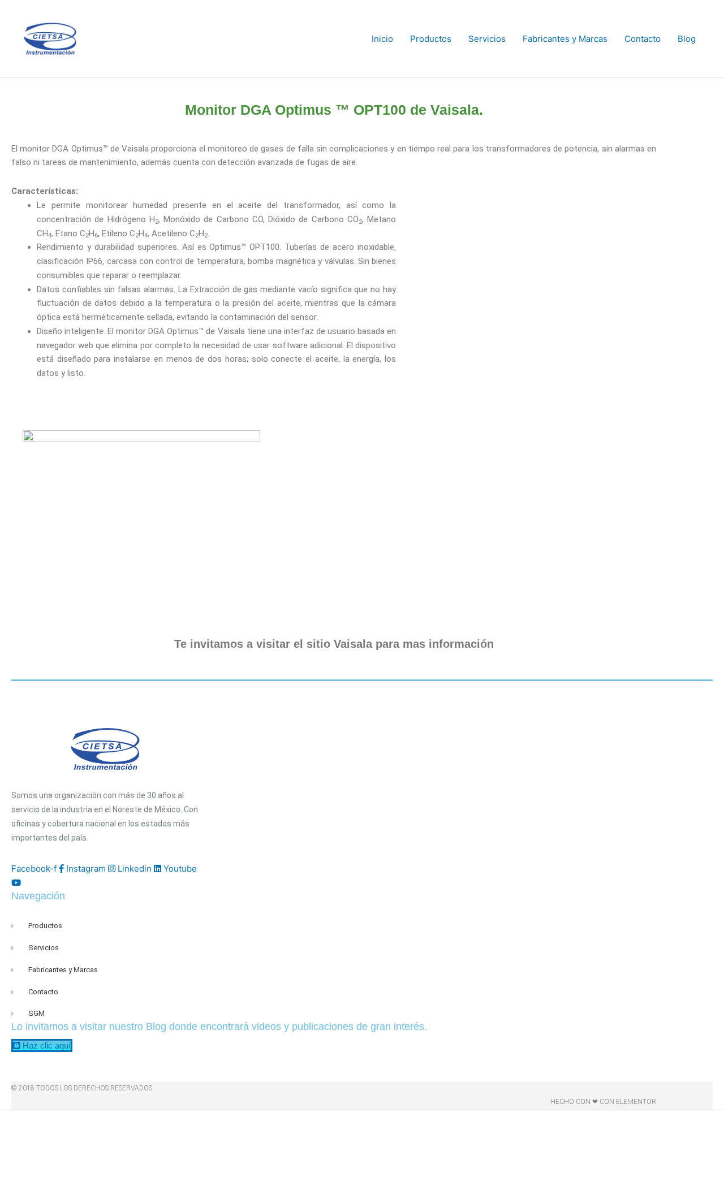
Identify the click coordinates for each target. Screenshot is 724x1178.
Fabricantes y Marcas (565, 38)
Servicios (487, 38)
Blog (687, 38)
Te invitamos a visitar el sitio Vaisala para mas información (334, 644)
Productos (430, 38)
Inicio (382, 38)
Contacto (642, 38)
